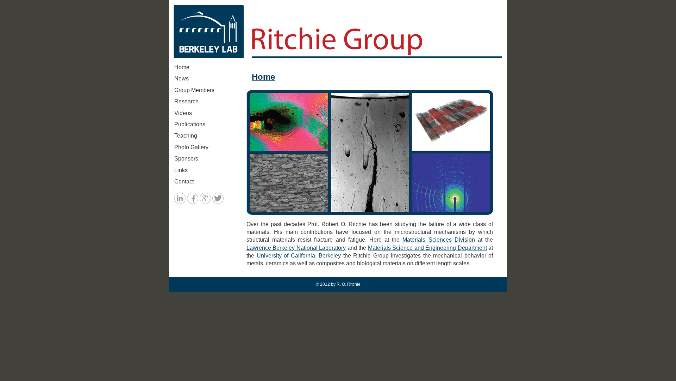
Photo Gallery (191, 147)
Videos (183, 113)
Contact (184, 182)
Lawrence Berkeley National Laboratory (296, 248)
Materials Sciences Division (438, 240)
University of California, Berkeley (299, 256)
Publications (189, 124)
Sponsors (186, 159)
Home (181, 67)
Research (186, 101)
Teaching (185, 136)
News (181, 78)
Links (181, 170)
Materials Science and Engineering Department (427, 248)
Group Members (194, 90)
